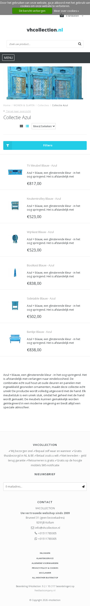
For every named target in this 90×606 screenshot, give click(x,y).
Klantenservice (45, 558)
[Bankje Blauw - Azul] (15, 338)
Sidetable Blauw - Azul (41, 298)
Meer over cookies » (66, 11)
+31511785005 (47, 533)
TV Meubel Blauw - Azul (42, 165)
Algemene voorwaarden (45, 563)
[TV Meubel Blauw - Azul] (15, 172)
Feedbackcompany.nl (45, 590)
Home (6, 105)
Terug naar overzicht (18, 111)
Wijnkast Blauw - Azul (40, 232)
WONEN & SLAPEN (24, 105)
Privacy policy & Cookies (45, 568)
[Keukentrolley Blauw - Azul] (15, 205)
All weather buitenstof (45, 577)
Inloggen (45, 553)
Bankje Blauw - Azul (39, 332)
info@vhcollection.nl (47, 528)
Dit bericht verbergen (32, 11)
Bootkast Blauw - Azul (40, 265)
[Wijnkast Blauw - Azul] (15, 238)
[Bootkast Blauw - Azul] (15, 272)
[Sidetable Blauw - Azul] (15, 305)
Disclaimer (45, 572)
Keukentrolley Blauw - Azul (44, 199)
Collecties (43, 105)
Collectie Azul (60, 105)
